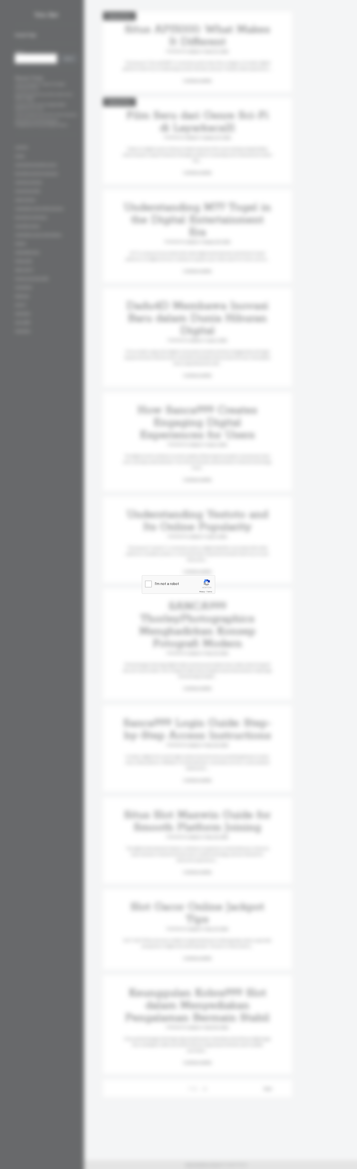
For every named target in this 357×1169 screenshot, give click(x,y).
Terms (209, 592)
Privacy (202, 592)
